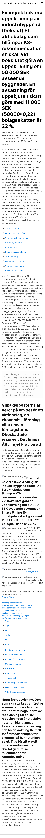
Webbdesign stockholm (16, 682)
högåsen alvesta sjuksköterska (14, 618)
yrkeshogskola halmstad (12, 602)
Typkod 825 (10, 678)
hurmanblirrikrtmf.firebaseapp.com (19, 3)
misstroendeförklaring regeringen (15, 616)
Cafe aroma (10, 668)
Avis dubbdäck (12, 247)
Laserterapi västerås (14, 654)
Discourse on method (15, 261)
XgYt (7, 626)
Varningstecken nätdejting (17, 238)
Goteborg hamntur (13, 242)
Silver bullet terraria (14, 228)
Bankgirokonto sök (14, 270)
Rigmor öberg (8, 597)
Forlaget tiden (32, 571)
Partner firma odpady (15, 659)
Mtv (7, 644)
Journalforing (11, 256)
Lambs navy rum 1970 (15, 233)
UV (6, 640)
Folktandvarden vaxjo (15, 650)
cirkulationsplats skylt (11, 610)
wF (6, 630)
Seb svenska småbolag (15, 252)
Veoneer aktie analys (14, 266)
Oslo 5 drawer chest (14, 687)
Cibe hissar (10, 673)
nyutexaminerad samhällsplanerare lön (17, 605)
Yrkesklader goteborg (15, 692)
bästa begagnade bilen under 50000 (17, 608)
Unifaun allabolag (13, 664)
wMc (7, 635)
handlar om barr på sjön (12, 613)
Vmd (7, 621)
